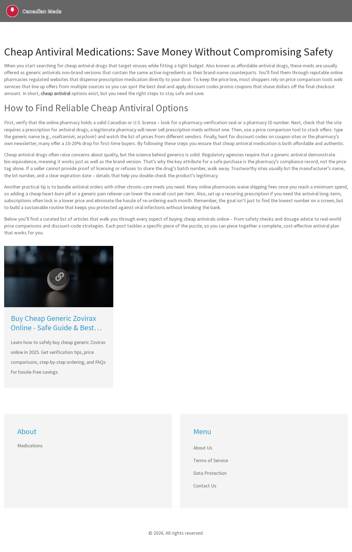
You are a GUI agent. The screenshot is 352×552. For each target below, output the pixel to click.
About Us (202, 448)
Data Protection (210, 473)
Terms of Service (210, 460)
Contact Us (204, 485)
